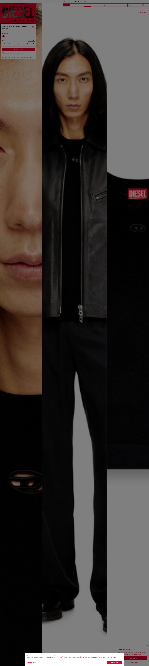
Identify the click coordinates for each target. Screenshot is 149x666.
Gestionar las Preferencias (79, 657)
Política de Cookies (111, 657)
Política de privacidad (99, 657)
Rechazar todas (31, 662)
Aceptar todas (114, 662)
